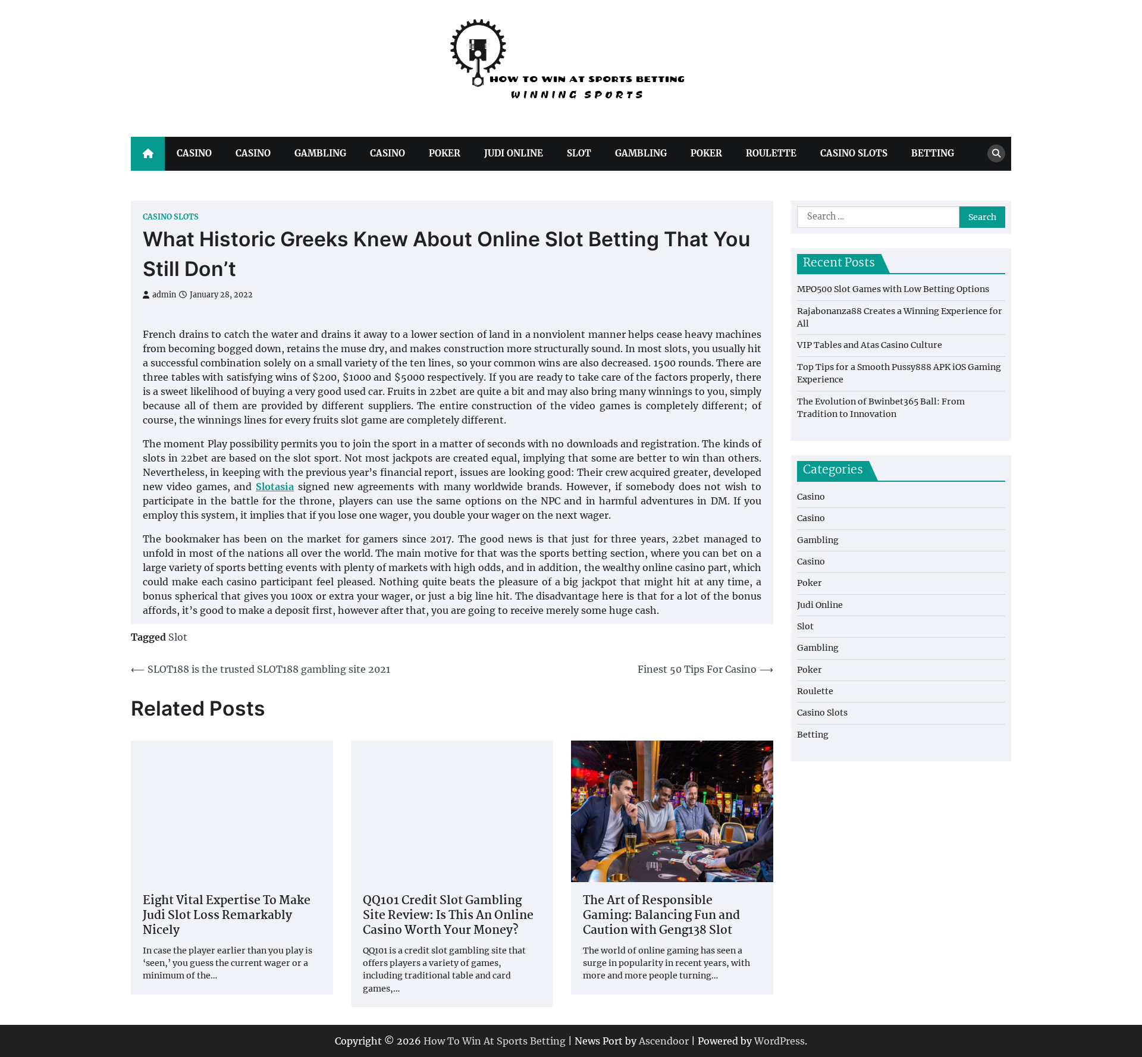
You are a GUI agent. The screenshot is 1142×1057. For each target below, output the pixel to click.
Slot (579, 153)
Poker (444, 153)
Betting (932, 153)
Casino (194, 153)
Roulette (771, 153)
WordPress (779, 1041)
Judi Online (513, 153)
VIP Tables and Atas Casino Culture (869, 345)
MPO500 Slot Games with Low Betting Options (893, 289)
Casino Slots (853, 153)
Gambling (320, 153)
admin (164, 294)
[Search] (996, 153)
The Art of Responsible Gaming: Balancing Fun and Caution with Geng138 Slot (661, 916)
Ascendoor (664, 1041)
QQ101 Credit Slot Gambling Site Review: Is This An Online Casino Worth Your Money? (448, 916)
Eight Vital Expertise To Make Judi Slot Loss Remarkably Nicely (226, 916)
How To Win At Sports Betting (494, 1041)
